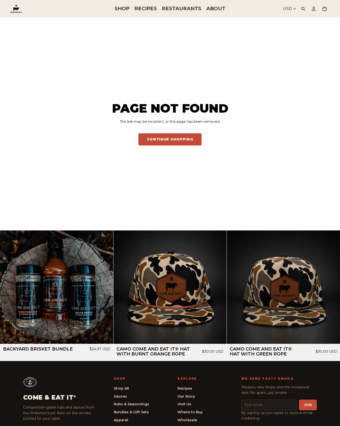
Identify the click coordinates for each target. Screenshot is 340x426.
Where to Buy (190, 412)
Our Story (186, 396)
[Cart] (324, 8)
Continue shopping (170, 139)
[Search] (303, 8)
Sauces (120, 396)
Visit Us (184, 404)
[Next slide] (105, 287)
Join (308, 405)
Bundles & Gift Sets (131, 412)
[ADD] (105, 336)
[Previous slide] (7, 287)
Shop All (121, 388)
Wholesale (187, 420)
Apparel (121, 420)
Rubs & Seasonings (131, 404)
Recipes (184, 388)
